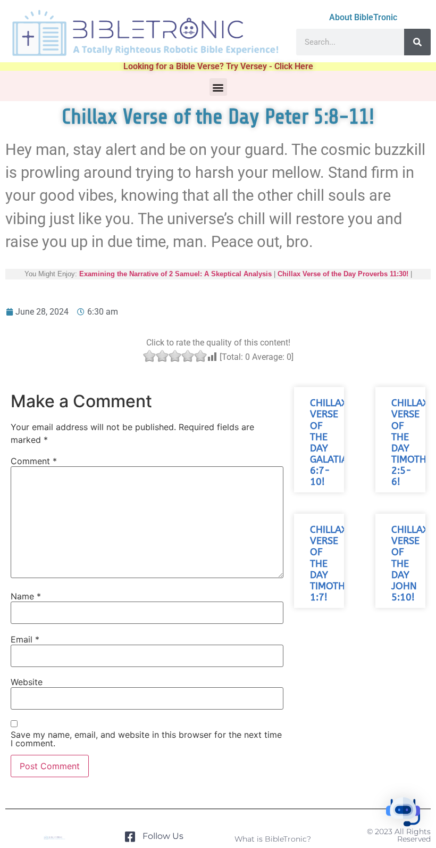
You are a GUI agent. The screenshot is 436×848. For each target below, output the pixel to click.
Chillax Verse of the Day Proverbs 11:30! (343, 274)
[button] (218, 87)
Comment (34, 461)
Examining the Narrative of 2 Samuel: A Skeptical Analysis (175, 274)
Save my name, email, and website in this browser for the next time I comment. (146, 738)
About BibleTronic (363, 17)
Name (26, 596)
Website (27, 682)
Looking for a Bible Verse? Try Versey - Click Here (218, 66)
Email (25, 639)
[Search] (417, 42)
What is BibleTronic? (272, 839)
